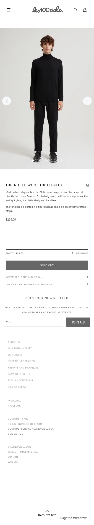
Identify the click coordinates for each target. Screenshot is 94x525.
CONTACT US (15, 434)
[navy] (47, 243)
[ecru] (47, 235)
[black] (47, 239)
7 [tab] (52, 160)
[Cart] (85, 10)
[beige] (47, 246)
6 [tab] (48, 160)
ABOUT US (14, 342)
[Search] (76, 10)
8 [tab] (55, 160)
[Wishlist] (88, 186)
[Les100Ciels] (47, 9)
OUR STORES (15, 355)
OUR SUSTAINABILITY (20, 349)
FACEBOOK (14, 406)
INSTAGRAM (15, 401)
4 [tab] (42, 160)
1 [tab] (32, 160)
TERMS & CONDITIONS (20, 381)
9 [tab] (58, 160)
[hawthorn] (47, 232)
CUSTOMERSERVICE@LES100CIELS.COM (31, 429)
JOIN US (78, 322)
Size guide (82, 254)
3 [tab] (39, 160)
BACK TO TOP (47, 515)
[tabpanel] (47, 98)
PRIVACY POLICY (17, 387)
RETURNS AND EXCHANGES (23, 368)
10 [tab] (61, 160)
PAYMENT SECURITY (19, 374)
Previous (6, 101)
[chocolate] (46, 228)
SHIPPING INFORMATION (21, 362)
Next (87, 101)
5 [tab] (45, 160)
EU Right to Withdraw (72, 518)
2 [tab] (36, 160)
